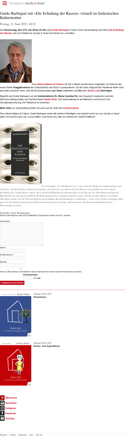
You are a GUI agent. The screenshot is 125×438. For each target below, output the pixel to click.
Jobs (31, 435)
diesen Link (94, 90)
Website (3, 262)
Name (3, 248)
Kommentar (5, 221)
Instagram (10, 408)
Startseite (3, 435)
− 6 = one (36, 278)
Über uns (39, 435)
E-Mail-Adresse (7, 255)
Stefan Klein (50, 99)
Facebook (10, 413)
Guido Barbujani (60, 30)
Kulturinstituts (71, 108)
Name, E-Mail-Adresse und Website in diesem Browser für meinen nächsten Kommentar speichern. (41, 272)
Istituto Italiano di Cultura (50, 84)
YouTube (10, 418)
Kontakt (13, 435)
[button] (5, 3)
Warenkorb (11, 397)
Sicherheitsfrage (31, 275)
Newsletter (11, 403)
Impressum (22, 435)
